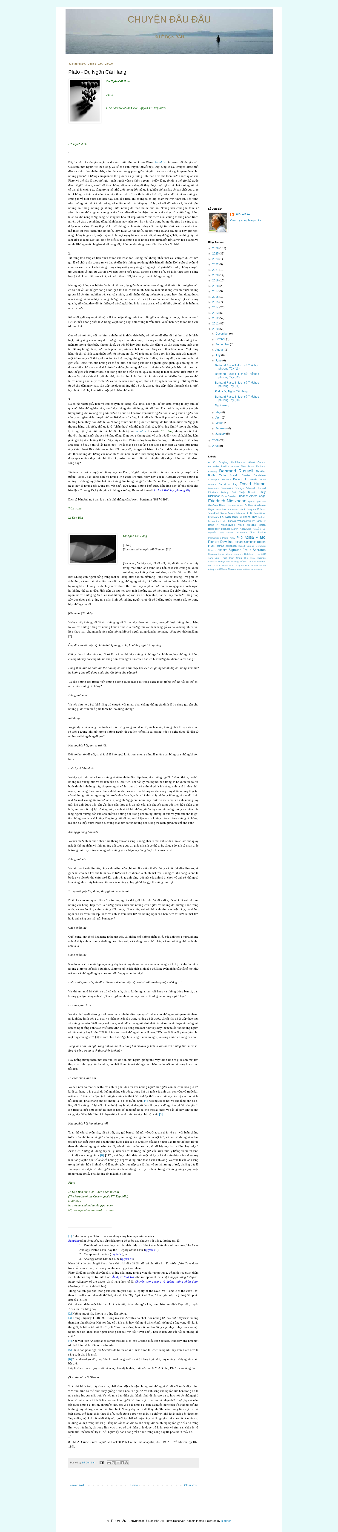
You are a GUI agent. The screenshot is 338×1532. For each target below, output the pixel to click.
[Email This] (109, 1462)
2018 (215, 286)
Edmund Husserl (256, 488)
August (220, 349)
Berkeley (212, 471)
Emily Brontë (247, 492)
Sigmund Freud (240, 550)
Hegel (211, 509)
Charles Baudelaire (254, 475)
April (218, 417)
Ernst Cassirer (228, 496)
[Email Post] (101, 1462)
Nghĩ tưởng (222, 405)
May (218, 412)
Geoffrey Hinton (217, 505)
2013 (215, 313)
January (220, 433)
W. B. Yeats (221, 565)
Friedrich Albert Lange (252, 496)
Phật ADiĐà (245, 537)
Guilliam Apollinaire (255, 505)
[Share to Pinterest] (126, 1462)
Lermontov (213, 521)
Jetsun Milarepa (236, 513)
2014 (215, 307)
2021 (215, 270)
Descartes (213, 488)
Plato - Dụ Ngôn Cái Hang (231, 391)
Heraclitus (221, 509)
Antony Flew (238, 466)
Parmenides (214, 538)
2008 (215, 446)
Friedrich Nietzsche (227, 500)
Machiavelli (228, 524)
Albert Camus (257, 462)
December (222, 333)
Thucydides (224, 561)
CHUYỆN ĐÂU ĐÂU (169, 19)
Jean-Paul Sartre (217, 513)
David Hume (253, 483)
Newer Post (76, 1485)
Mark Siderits (247, 524)
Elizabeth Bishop (218, 492)
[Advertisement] (237, 131)
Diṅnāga (239, 488)
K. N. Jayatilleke (256, 513)
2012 (215, 318)
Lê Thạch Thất (248, 517)
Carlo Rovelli (228, 475)
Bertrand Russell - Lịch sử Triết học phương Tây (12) (237, 375)
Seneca (212, 550)
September (222, 344)
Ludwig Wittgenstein (239, 521)
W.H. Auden (251, 565)
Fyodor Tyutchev (257, 501)
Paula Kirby (228, 538)
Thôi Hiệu (249, 558)
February (221, 428)
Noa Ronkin (258, 532)
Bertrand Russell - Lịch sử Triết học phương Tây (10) (237, 398)
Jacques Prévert (256, 509)
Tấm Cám (213, 558)
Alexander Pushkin (218, 466)
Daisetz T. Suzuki (245, 479)
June (218, 360)
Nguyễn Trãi (215, 532)
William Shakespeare (230, 569)
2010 (215, 329)
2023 (215, 259)
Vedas (211, 565)
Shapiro (222, 550)
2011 (215, 323)
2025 (215, 253)
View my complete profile (245, 220)
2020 (215, 275)
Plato (260, 537)
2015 (215, 302)
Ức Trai (247, 561)
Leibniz (262, 517)
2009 (215, 440)
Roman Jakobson (226, 545)
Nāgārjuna (245, 528)
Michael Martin (229, 528)
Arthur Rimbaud (257, 466)
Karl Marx (213, 517)
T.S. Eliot (260, 553)
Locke (224, 521)
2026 (215, 248)
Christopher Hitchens (219, 479)
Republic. (160, 162)
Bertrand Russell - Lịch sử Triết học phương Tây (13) (237, 367)
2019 (215, 280)
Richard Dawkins (220, 541)
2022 (215, 264)
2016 (215, 296)
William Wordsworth (253, 569)
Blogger (226, 1521)
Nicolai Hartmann (236, 532)
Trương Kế (237, 561)
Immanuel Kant (236, 509)
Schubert (261, 546)
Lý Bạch (257, 521)
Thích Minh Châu (231, 558)
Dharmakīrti (227, 488)
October (220, 339)
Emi (234, 492)
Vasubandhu (259, 561)
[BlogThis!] (113, 1462)
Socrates (259, 550)
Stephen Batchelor (244, 554)
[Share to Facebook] (122, 1462)
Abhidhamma (238, 462)
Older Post (190, 1485)
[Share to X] (117, 1462)
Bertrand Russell (236, 470)
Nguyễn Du (259, 529)
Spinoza (212, 554)
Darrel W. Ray (228, 484)
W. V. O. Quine (236, 565)
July (218, 355)
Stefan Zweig (225, 554)
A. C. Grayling (218, 462)
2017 (215, 291)
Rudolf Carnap (246, 546)
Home (134, 1485)
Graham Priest (235, 505)
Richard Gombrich (245, 541)
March (219, 423)
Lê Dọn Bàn (89, 1462)
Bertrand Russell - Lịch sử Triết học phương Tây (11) (237, 384)
